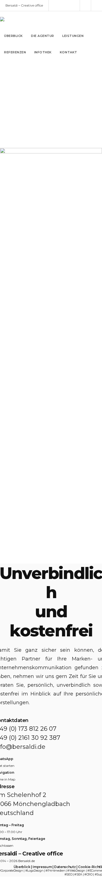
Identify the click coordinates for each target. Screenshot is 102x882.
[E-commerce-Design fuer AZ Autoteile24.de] (51, 554)
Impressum (42, 867)
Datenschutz (65, 867)
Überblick (22, 867)
